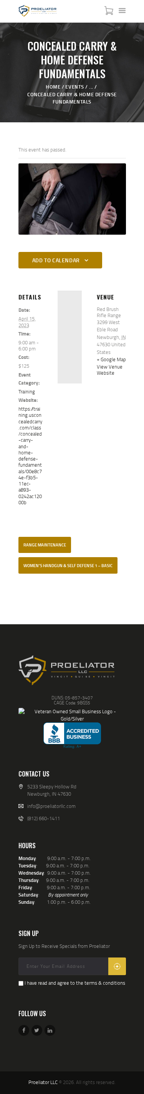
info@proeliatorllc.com (51, 806)
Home (53, 86)
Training (26, 391)
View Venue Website (109, 369)
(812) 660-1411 (43, 818)
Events (74, 86)
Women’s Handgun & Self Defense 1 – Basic (68, 566)
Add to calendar (56, 260)
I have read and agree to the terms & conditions (75, 982)
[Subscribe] (117, 966)
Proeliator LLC (43, 1082)
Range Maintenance (44, 545)
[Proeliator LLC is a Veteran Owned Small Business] (72, 715)
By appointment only (68, 894)
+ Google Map (111, 359)
